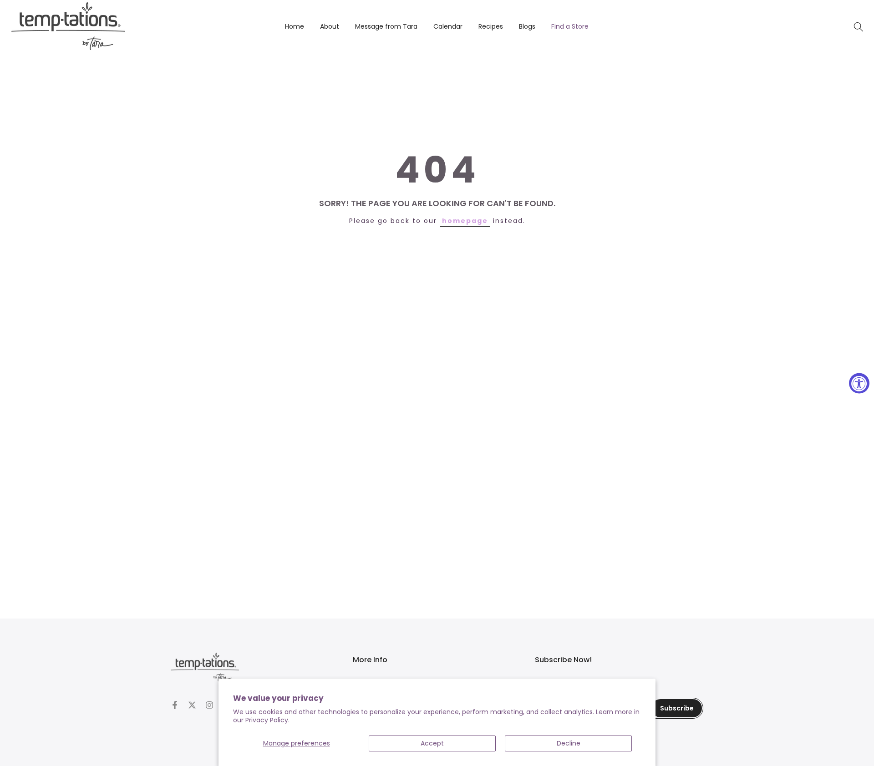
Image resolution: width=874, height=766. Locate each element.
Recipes (490, 26)
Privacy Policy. (267, 720)
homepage (465, 220)
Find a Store (570, 26)
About (329, 26)
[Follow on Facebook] (175, 705)
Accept (432, 743)
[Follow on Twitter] (192, 705)
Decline (568, 743)
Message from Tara (386, 26)
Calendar (447, 26)
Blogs (527, 26)
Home (294, 26)
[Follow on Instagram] (209, 705)
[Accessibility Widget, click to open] (859, 383)
